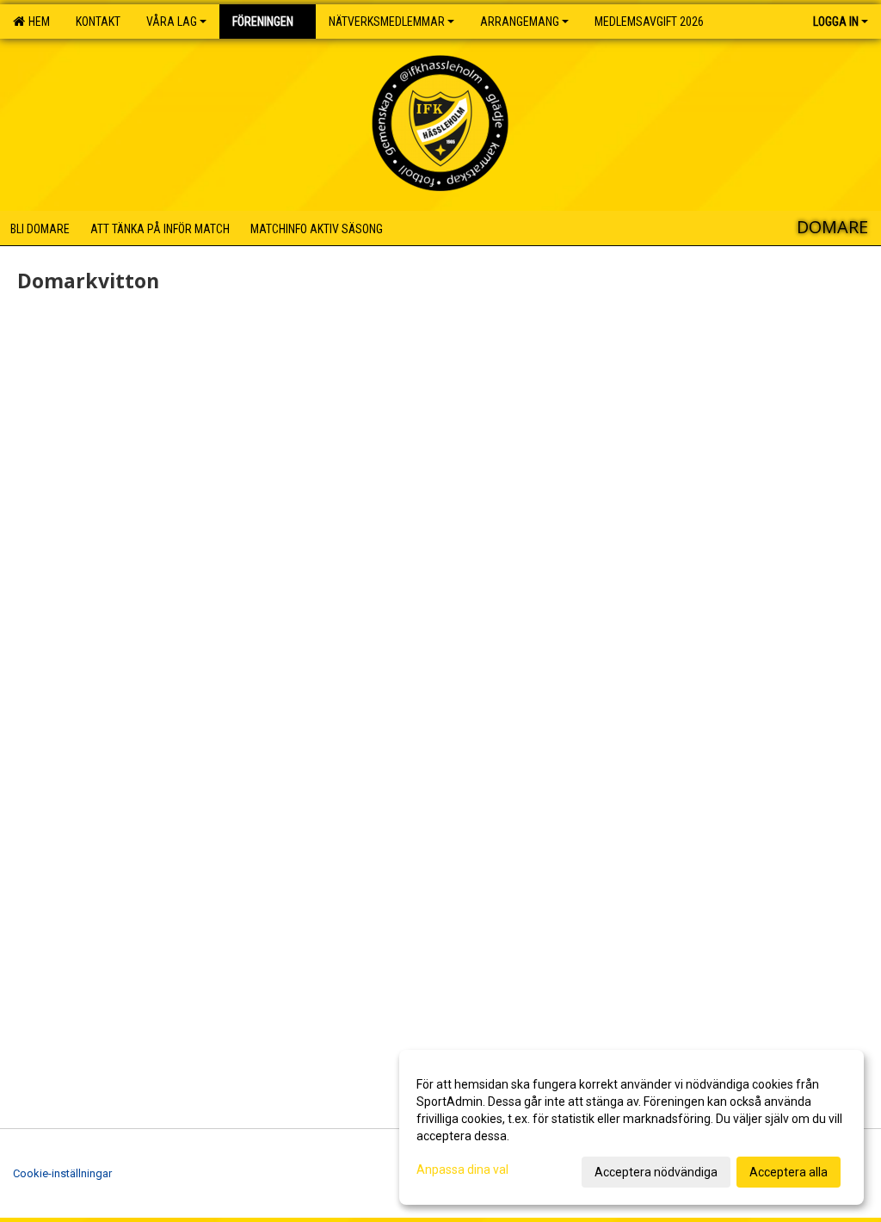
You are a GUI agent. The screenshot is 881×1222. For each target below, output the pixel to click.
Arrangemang (519, 21)
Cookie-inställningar (62, 1173)
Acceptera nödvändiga (656, 1172)
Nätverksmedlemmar (387, 21)
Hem (36, 21)
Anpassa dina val (462, 1169)
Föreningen (262, 21)
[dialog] (631, 1127)
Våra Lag (171, 21)
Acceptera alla (788, 1172)
